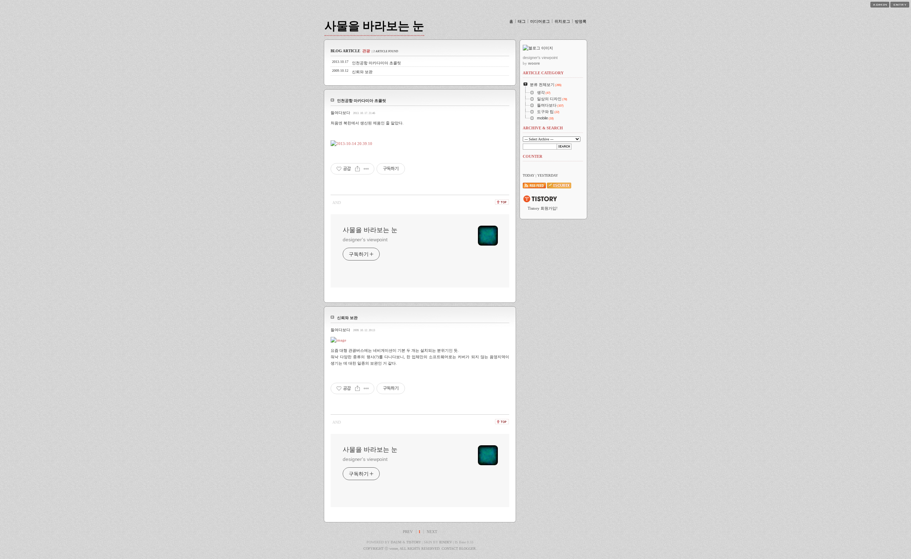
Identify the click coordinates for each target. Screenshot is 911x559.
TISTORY (413, 542)
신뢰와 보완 (362, 72)
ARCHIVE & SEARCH (543, 128)
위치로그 (562, 21)
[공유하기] (357, 168)
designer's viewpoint (365, 239)
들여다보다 (340, 113)
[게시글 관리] (366, 168)
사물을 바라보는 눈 (374, 26)
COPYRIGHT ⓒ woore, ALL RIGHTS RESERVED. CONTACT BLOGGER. (420, 548)
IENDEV (445, 542)
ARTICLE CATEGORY (543, 73)
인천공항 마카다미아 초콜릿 (376, 63)
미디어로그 (540, 21)
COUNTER (532, 156)
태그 (522, 21)
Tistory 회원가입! (543, 208)
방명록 (580, 21)
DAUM (396, 542)
